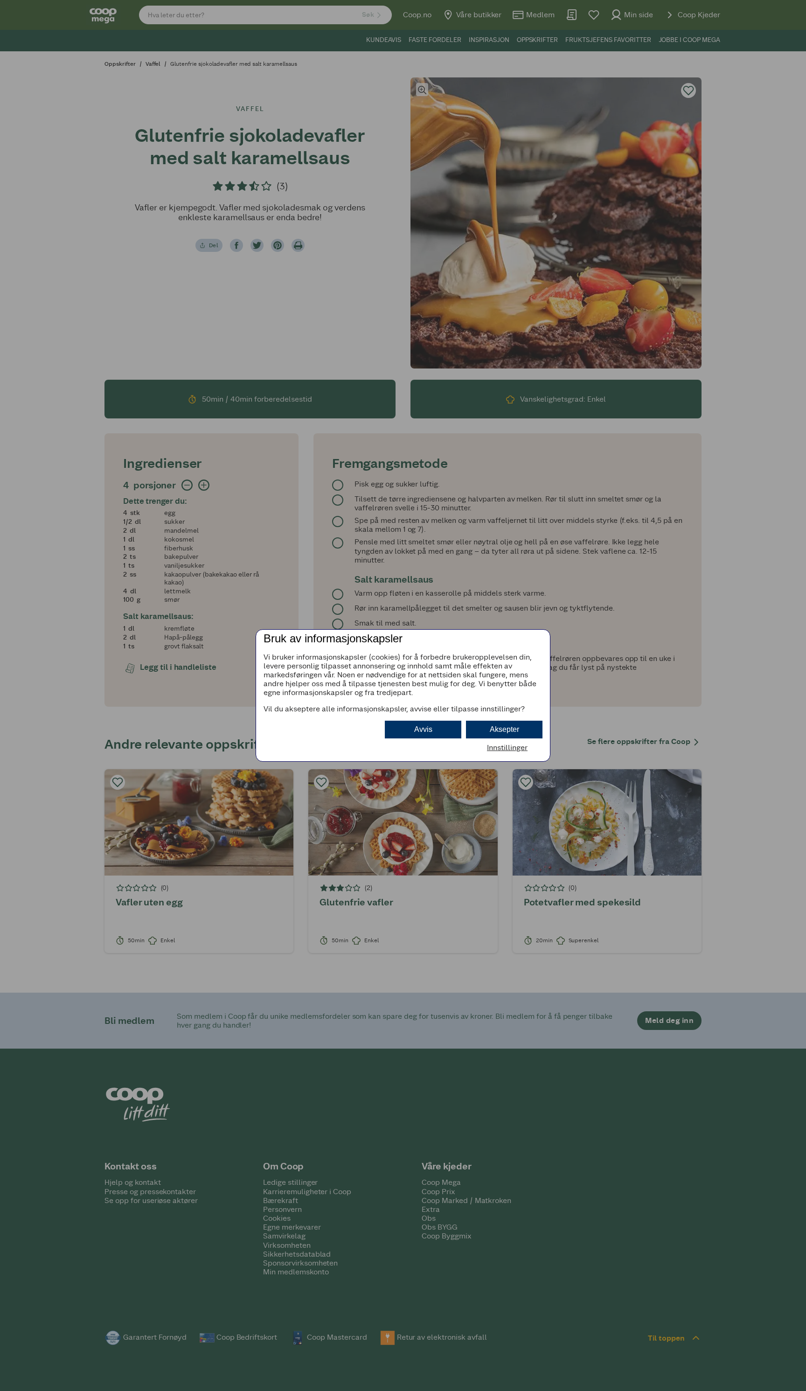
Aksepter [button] (504, 729)
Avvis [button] (423, 729)
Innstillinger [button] (507, 747)
